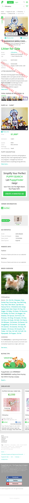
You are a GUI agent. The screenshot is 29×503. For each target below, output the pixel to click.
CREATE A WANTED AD (14, 193)
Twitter (15, 480)
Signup (10, 2)
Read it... (3, 380)
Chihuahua (20, 11)
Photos (10, 38)
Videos (25, 38)
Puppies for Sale (10, 11)
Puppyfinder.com (5, 466)
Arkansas (3, 13)
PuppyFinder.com (6, 465)
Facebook (15, 477)
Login (16, 2)
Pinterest (15, 483)
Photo (6, 132)
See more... (4, 347)
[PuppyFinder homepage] (2, 2)
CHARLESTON (11, 13)
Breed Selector (13, 469)
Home (2, 11)
